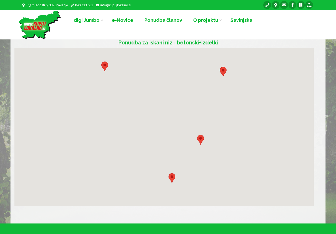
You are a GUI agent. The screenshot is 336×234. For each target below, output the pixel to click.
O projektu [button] (205, 20)
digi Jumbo (86, 20)
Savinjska (241, 20)
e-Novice (122, 20)
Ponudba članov (163, 20)
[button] (104, 66)
